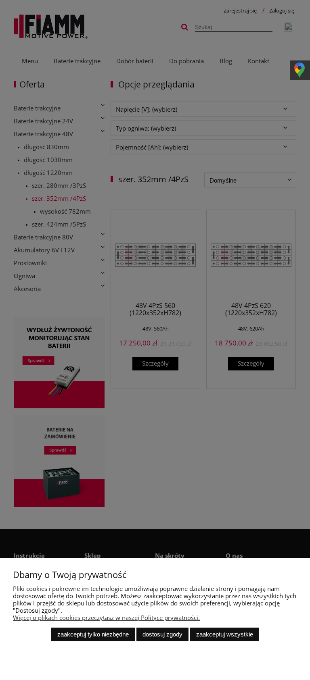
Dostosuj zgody (162, 634)
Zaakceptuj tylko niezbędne (93, 634)
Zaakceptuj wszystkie (224, 634)
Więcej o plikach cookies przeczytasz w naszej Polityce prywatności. (106, 617)
